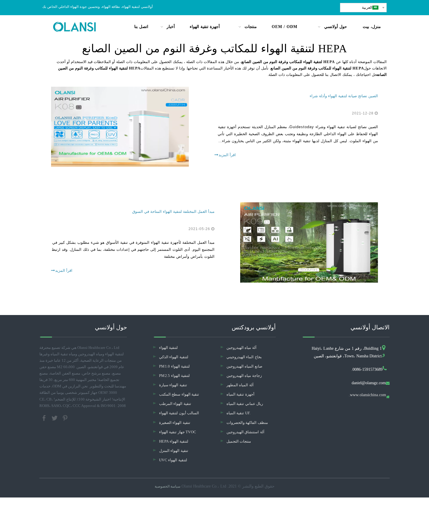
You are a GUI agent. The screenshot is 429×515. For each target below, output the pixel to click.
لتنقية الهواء (168, 347)
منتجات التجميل (238, 441)
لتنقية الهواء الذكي (173, 357)
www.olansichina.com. (367, 395)
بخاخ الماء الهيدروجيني (244, 357)
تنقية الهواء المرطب (175, 403)
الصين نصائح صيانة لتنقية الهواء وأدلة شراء (344, 96)
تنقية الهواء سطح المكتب (179, 394)
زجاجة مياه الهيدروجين (244, 375)
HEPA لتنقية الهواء (173, 441)
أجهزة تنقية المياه (240, 394)
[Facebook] (44, 417)
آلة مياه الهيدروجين (241, 347)
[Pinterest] (65, 417)
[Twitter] (55, 417)
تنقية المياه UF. (238, 413)
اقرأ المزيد (227, 155)
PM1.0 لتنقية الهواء (174, 366)
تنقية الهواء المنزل (173, 450)
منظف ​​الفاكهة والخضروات (247, 422)
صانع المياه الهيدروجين (244, 366)
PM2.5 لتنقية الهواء (174, 375)
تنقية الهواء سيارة (173, 385)
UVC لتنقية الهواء (173, 460)
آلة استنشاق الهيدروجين (245, 432)
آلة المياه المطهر (240, 385)
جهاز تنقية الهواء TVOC (177, 432)
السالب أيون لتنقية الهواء (179, 413)
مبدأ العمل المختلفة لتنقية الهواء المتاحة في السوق (173, 211)
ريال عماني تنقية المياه (244, 403)
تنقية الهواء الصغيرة (174, 422)
